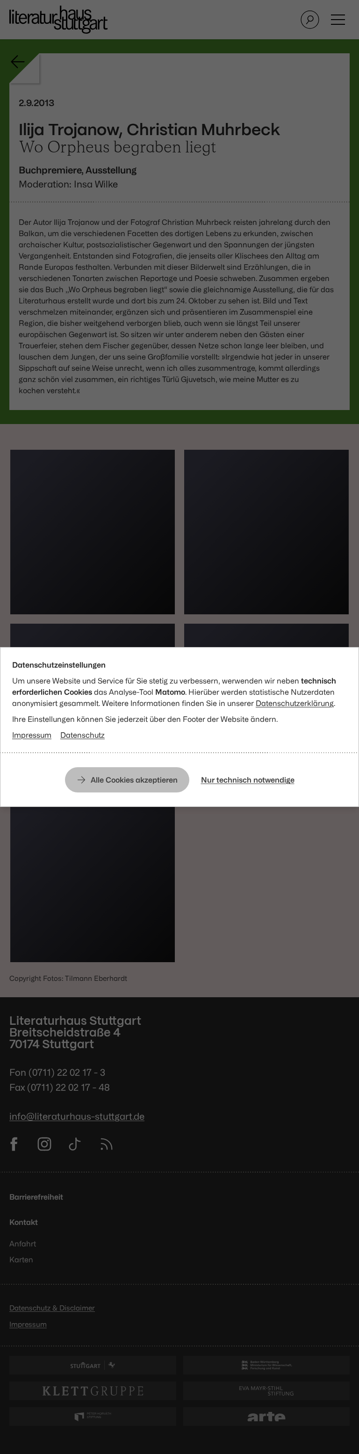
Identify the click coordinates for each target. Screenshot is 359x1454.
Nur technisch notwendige (247, 780)
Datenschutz (82, 735)
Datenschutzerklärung (295, 703)
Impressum (31, 735)
